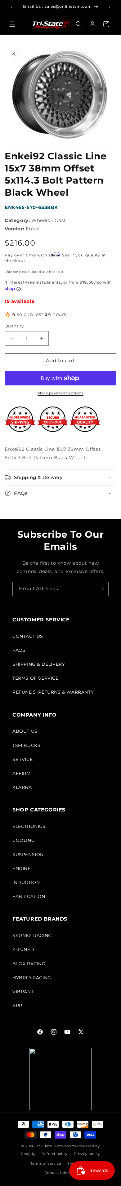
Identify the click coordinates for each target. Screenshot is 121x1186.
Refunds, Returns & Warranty (53, 692)
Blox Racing (29, 963)
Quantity (14, 325)
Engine (21, 868)
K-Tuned (23, 949)
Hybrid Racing (31, 977)
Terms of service (45, 1163)
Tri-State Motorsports (56, 1146)
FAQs (18, 650)
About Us (25, 731)
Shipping (13, 272)
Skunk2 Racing (32, 935)
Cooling (23, 840)
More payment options (60, 393)
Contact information (64, 1172)
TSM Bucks (26, 745)
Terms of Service (35, 678)
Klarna (22, 787)
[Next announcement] (109, 7)
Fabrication (28, 896)
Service (22, 759)
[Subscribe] (101, 589)
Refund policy (55, 1154)
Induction (26, 882)
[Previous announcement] (11, 7)
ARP (17, 1005)
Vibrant (23, 991)
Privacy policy (87, 1154)
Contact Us (27, 636)
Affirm (21, 773)
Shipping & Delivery (38, 664)
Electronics (29, 826)
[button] (12, 24)
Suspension (28, 854)
